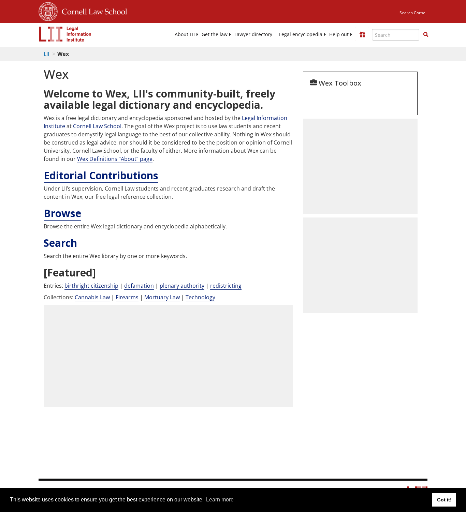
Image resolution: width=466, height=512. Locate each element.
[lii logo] (65, 34)
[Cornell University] (48, 10)
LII (46, 54)
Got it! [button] (444, 499)
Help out (339, 34)
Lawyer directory (253, 34)
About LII (185, 34)
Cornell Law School (92, 10)
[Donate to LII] (362, 34)
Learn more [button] (220, 499)
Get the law (215, 34)
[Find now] (425, 34)
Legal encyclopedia (300, 34)
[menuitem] (184, 34)
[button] (425, 34)
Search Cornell (413, 13)
